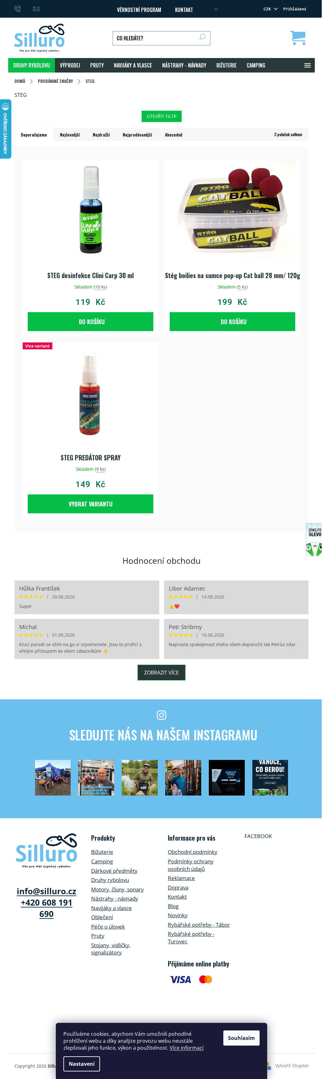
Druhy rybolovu (110, 880)
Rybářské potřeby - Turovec (191, 937)
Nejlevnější (70, 134)
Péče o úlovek (108, 926)
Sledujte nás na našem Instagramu (163, 734)
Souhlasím (241, 1038)
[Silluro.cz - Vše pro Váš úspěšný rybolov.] (46, 850)
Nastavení (82, 1063)
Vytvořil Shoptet (291, 1066)
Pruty (97, 935)
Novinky (178, 915)
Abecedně (173, 134)
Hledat (202, 38)
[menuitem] (31, 65)
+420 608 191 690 (47, 908)
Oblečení (102, 917)
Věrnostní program (139, 10)
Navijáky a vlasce (111, 908)
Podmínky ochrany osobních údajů (191, 865)
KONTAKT (184, 10)
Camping (102, 861)
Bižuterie (102, 851)
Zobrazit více (161, 672)
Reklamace (181, 878)
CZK (268, 8)
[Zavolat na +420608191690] (24, 8)
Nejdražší (101, 134)
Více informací (186, 1047)
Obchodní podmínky (192, 851)
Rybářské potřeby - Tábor (199, 924)
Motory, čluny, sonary (117, 889)
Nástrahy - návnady (114, 898)
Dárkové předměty (114, 870)
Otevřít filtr (162, 116)
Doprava (178, 887)
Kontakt (177, 896)
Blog (173, 906)
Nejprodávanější (137, 134)
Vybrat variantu (91, 504)
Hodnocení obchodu (161, 560)
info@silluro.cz (46, 891)
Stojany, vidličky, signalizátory (111, 949)
